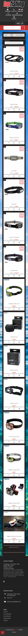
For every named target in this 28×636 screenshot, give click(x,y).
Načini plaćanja (7, 614)
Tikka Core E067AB (14, 137)
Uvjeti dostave (7, 616)
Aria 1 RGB (14, 204)
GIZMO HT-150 (14, 337)
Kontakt (5, 620)
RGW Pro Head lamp (14, 436)
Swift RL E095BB (14, 71)
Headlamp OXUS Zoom (14, 303)
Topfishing (16, 629)
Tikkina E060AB (14, 104)
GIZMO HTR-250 (14, 403)
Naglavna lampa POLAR (14, 503)
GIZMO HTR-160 (14, 370)
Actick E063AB (14, 270)
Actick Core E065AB (14, 237)
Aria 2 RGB (14, 170)
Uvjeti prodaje (7, 618)
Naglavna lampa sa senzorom (14, 536)
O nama (6, 611)
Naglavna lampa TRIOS (14, 469)
